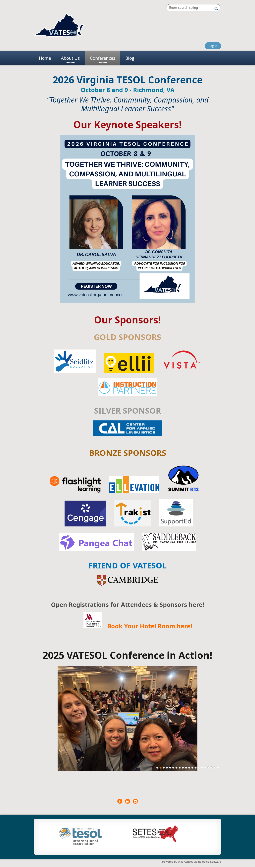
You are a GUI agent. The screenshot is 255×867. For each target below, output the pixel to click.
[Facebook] (119, 801)
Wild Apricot (185, 861)
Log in (213, 46)
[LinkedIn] (127, 801)
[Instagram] (135, 801)
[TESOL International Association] (80, 844)
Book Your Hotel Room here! (149, 626)
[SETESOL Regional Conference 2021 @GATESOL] (154, 842)
